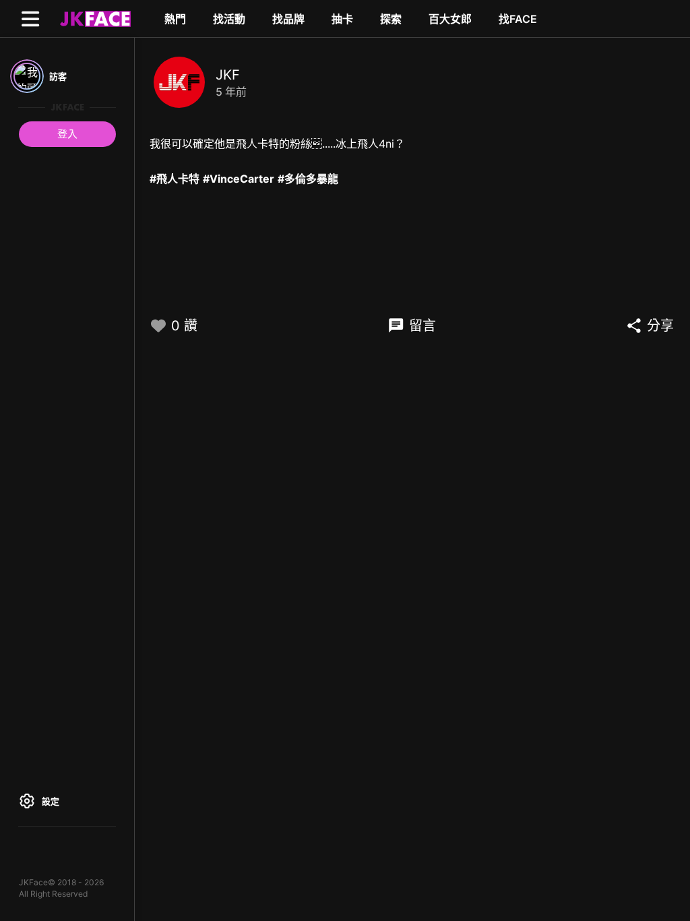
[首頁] (94, 18)
